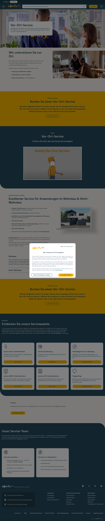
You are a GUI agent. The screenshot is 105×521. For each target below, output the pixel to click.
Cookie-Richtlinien (59, 270)
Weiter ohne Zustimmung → (66, 246)
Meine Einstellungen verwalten (42, 275)
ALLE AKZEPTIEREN (65, 275)
